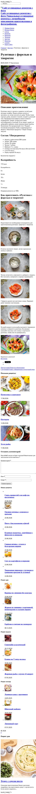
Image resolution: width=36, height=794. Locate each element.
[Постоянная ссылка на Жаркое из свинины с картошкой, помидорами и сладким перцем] (8, 604)
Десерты (7, 37)
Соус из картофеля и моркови (17, 561)
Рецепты (7, 34)
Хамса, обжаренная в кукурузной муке (18, 369)
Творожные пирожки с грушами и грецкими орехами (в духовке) (19, 571)
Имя (2, 476)
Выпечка (7, 35)
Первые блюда (9, 28)
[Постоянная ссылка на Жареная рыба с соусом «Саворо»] (8, 670)
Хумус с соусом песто (12, 781)
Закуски (7, 39)
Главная (3, 48)
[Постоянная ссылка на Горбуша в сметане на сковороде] (8, 620)
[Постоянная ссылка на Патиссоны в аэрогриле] (15, 391)
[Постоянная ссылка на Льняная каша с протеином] (8, 691)
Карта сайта (8, 44)
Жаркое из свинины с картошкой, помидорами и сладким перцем (19, 608)
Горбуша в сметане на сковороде (18, 624)
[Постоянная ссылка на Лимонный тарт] (8, 720)
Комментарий (6, 461)
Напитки (7, 41)
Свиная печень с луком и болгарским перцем (15, 545)
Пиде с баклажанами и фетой (17, 523)
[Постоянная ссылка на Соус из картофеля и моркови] (8, 557)
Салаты (7, 43)
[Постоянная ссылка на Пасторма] (15, 416)
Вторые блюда (9, 30)
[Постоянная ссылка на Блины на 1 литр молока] (8, 656)
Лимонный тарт (11, 724)
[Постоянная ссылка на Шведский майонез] (8, 705)
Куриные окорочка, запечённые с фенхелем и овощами (19, 534)
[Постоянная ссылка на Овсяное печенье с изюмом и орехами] (8, 508)
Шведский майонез (13, 709)
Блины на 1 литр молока (15, 659)
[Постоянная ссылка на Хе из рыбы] (15, 440)
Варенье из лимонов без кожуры (18, 593)
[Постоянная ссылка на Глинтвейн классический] (8, 641)
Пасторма (5, 419)
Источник (4, 359)
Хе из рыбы (6, 444)
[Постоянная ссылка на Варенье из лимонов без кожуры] (8, 589)
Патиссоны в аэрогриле (11, 395)
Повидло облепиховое (13, 368)
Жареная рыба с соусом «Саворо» (19, 674)
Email (3, 480)
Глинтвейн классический (15, 645)
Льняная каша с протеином (16, 694)
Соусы (7, 32)
